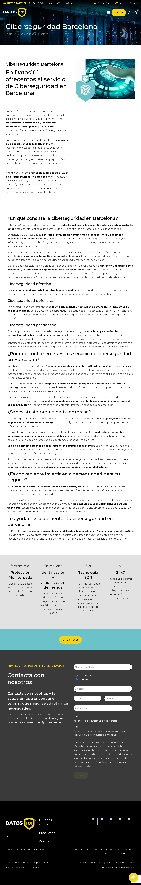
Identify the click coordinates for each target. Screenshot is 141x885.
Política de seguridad (100, 862)
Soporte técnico (42, 862)
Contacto (46, 841)
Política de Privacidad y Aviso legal (117, 867)
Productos (47, 833)
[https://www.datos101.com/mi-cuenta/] (129, 12)
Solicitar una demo (15, 867)
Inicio (9, 34)
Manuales (34, 867)
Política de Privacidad (83, 766)
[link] (95, 821)
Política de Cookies (125, 862)
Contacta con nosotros (17, 862)
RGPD (82, 862)
